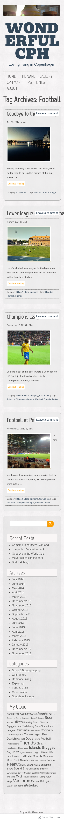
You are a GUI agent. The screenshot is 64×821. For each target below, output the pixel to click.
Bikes (18, 722)
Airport (34, 714)
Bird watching (20, 562)
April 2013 (18, 631)
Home (11, 76)
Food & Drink (20, 687)
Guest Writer (19, 692)
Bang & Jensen (37, 718)
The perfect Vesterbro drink (28, 549)
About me (25, 713)
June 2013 (18, 627)
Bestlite (10, 723)
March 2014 (19, 596)
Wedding (19, 785)
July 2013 (18, 622)
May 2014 (18, 588)
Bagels (18, 718)
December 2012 (21, 649)
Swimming (37, 773)
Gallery (46, 76)
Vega (9, 781)
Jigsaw (22, 752)
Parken (55, 399)
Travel (26, 777)
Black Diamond (41, 722)
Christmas (22, 730)
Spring (35, 768)
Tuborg (42, 777)
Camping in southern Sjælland (30, 545)
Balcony (26, 718)
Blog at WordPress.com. (32, 812)
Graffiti (42, 743)
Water (10, 785)
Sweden (27, 773)
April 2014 (18, 592)
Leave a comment (47, 113)
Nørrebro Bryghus (38, 760)
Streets (44, 768)
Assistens (11, 718)
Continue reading (16, 184)
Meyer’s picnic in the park (27, 557)
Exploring (18, 683)
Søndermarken (49, 773)
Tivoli (19, 776)
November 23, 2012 (16, 429)
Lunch (10, 756)
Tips (28, 82)
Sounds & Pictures (23, 696)
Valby (48, 776)
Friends (18, 296)
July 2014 (18, 579)
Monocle (37, 756)
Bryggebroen (14, 726)
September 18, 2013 (16, 325)
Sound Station (23, 768)
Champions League (25, 399)
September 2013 (22, 614)
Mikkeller (27, 756)
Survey (21, 773)
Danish (11, 738)
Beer (48, 717)
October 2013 (20, 609)
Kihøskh (29, 752)
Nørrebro (25, 760)
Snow (10, 768)
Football (37, 192)
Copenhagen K (15, 734)
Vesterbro (22, 780)
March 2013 (19, 635)
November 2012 (21, 653)
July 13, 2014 (13, 122)
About (12, 88)
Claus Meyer (35, 730)
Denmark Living (21, 679)
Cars (37, 726)
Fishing (37, 739)
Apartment (46, 713)
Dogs (29, 738)
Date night (20, 739)
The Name (27, 76)
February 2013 (21, 640)
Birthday (27, 722)
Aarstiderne (13, 714)
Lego (36, 752)
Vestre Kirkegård (41, 781)
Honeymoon (23, 748)
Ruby (23, 765)
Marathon (18, 756)
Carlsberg (28, 726)
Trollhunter (33, 777)
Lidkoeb (44, 752)
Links (40, 82)
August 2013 (19, 618)
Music (10, 760)
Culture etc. (21, 192)
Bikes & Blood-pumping (27, 292)
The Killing (11, 777)
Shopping (45, 764)
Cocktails (47, 730)
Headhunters (12, 748)
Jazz (15, 752)
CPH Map (13, 82)
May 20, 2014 (13, 222)
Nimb (16, 760)
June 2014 (18, 583)
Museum (48, 756)
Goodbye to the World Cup (28, 553)
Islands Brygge (49, 192)
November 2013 (21, 605)
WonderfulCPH (32, 41)
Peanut (13, 764)
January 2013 (20, 644)
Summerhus (12, 773)
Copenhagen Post (36, 734)
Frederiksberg (13, 744)
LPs (51, 752)
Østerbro (49, 292)
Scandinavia (33, 765)
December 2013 (21, 601)
